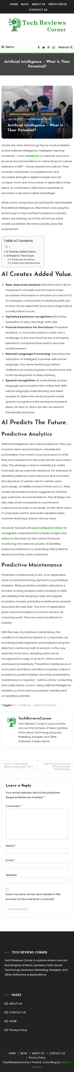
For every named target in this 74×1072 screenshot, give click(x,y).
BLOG (25, 4)
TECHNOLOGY (49, 114)
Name (11, 846)
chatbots (32, 156)
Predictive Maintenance (26, 263)
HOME (14, 4)
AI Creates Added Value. (21, 251)
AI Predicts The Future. (20, 255)
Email (10, 860)
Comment (13, 806)
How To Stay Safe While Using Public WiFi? (18, 765)
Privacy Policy (18, 1030)
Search (63, 47)
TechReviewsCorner (38, 119)
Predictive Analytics (23, 259)
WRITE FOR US (58, 4)
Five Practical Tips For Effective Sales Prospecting (57, 766)
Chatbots (24, 705)
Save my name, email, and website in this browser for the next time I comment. (33, 896)
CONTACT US (38, 10)
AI (14, 705)
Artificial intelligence (22, 114)
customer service (45, 705)
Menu (10, 47)
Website (11, 875)
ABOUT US (38, 4)
